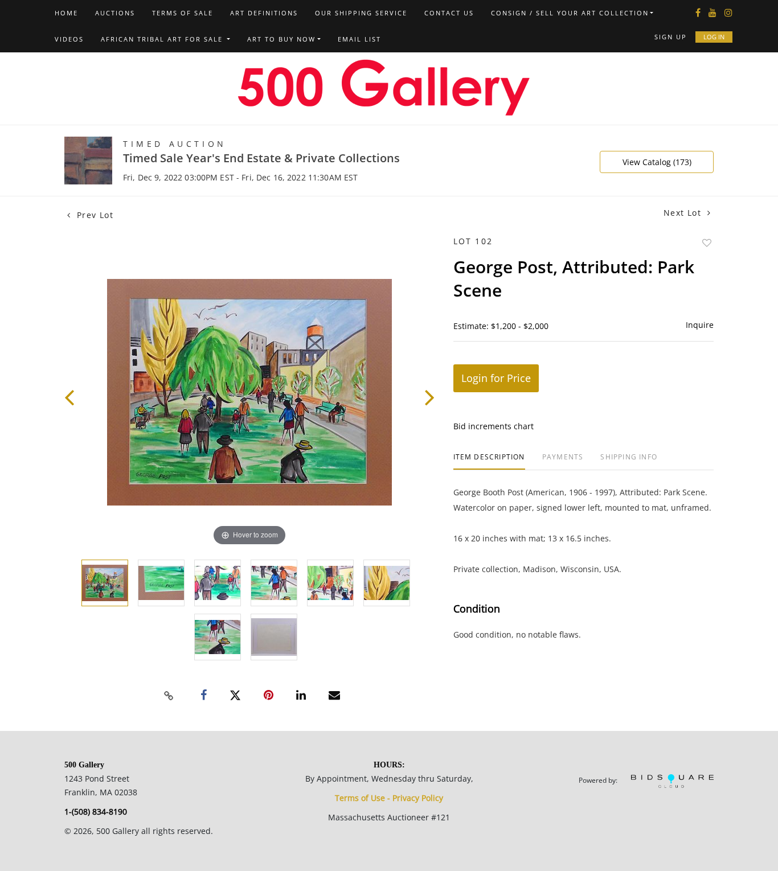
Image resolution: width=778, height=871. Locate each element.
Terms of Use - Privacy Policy (389, 797)
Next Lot (684, 212)
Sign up (670, 36)
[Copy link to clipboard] (169, 695)
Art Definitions (264, 13)
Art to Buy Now (281, 39)
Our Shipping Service (361, 13)
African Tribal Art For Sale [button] (163, 39)
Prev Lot (93, 214)
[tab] (489, 461)
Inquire (700, 324)
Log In (713, 36)
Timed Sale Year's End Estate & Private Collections (261, 158)
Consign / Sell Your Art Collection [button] (570, 13)
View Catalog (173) (657, 162)
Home (66, 13)
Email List (359, 39)
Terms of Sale (182, 13)
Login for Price (496, 378)
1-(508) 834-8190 (95, 811)
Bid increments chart (493, 426)
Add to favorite (707, 242)
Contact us (449, 13)
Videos (69, 39)
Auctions (115, 13)
